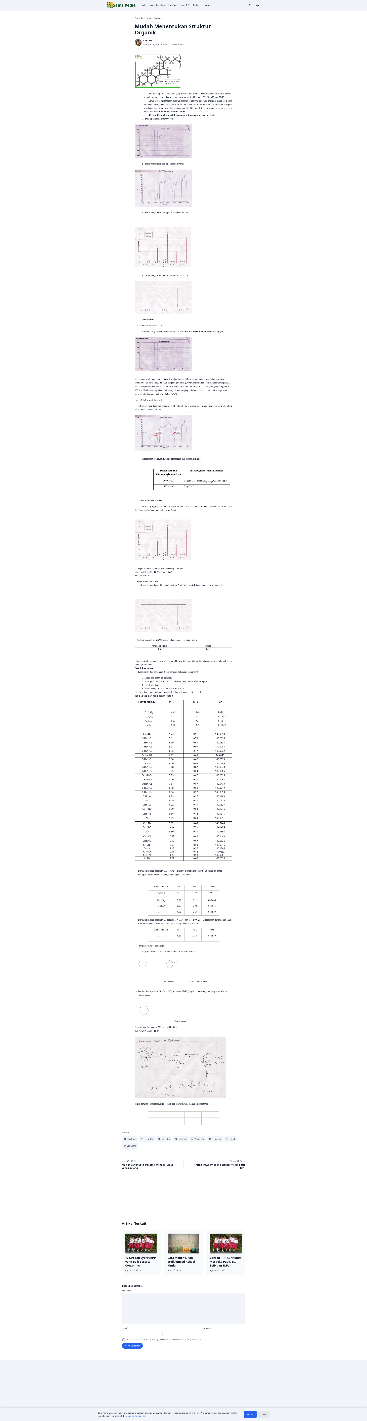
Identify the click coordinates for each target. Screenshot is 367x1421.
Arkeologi (172, 5)
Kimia (166, 44)
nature (207, 5)
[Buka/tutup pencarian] (250, 5)
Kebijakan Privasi (133, 1416)
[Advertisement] (183, 1200)
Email (165, 1328)
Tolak (263, 1414)
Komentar (126, 1291)
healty (144, 5)
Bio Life (196, 5)
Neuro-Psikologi (157, 5)
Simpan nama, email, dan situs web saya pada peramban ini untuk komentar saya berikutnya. (164, 1339)
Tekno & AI (184, 5)
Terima (250, 1414)
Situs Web (207, 1328)
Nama (125, 1328)
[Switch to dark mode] (257, 5)
